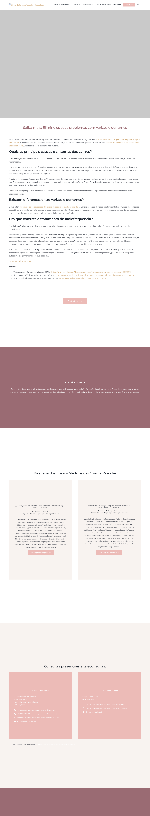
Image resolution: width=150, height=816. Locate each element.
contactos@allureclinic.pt (26, 721)
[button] (138, 4)
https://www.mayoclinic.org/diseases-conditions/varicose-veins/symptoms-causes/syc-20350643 (91, 272)
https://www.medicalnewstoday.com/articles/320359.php (82, 278)
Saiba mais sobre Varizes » (20, 261)
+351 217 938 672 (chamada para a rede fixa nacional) (105, 705)
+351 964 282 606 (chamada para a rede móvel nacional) (38, 717)
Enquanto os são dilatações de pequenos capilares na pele (49, 207)
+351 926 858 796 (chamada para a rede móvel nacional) (106, 708)
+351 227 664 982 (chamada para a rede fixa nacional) (37, 710)
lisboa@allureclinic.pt (94, 712)
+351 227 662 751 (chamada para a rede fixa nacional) (37, 714)
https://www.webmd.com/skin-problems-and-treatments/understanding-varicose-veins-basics (95, 275)
